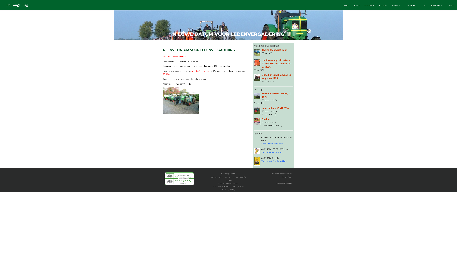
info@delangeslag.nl (231, 183)
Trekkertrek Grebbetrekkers (274, 161)
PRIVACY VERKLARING (284, 183)
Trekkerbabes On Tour (271, 152)
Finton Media (287, 177)
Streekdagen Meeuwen (272, 143)
